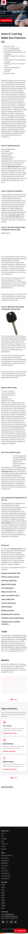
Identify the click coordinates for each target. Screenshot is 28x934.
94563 (3, 898)
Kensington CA (5, 878)
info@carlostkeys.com (11, 916)
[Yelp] (11, 922)
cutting (18, 119)
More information (9, 73)
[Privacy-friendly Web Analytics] (14, 933)
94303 (3, 892)
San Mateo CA (5, 873)
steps (16, 300)
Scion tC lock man (9, 46)
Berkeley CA (4, 863)
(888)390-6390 (10, 914)
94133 (3, 890)
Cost (2, 836)
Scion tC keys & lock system (12, 50)
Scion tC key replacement (11, 48)
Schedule (4, 839)
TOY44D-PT (12, 340)
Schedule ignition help (10, 769)
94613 (3, 895)
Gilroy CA (4, 868)
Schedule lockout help (9, 733)
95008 (3, 885)
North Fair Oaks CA (6, 855)
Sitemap (3, 849)
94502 (3, 903)
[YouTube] (3, 922)
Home (3, 833)
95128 (3, 887)
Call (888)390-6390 (20, 20)
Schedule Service (6, 20)
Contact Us (4, 844)
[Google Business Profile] (15, 922)
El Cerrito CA (5, 866)
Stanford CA (4, 871)
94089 (3, 905)
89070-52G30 (5, 260)
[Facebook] (7, 922)
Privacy (3, 846)
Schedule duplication (9, 751)
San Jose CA (4, 858)
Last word (7, 71)
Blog (2, 841)
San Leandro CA (5, 876)
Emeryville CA (5, 860)
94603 (3, 900)
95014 (3, 908)
